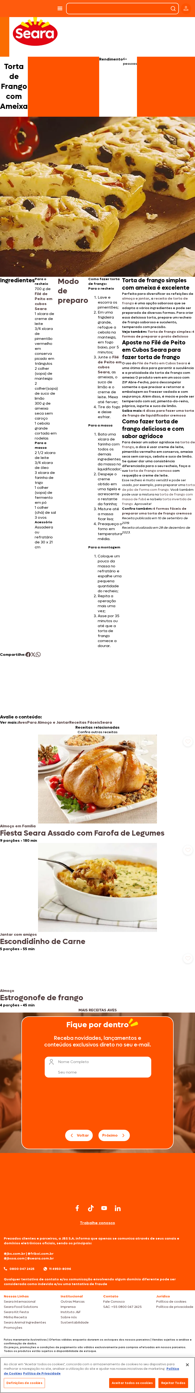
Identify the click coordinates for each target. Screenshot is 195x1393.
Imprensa (68, 1307)
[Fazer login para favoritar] (188, 741)
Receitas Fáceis (84, 722)
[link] (97, 789)
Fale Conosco (114, 1301)
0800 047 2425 (22, 1269)
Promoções (13, 1327)
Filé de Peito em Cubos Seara (162, 363)
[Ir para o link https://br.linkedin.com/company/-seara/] (118, 1208)
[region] (97, 1375)
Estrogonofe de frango (41, 998)
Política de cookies (171, 1301)
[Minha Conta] (186, 8)
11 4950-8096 (60, 1269)
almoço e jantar (135, 298)
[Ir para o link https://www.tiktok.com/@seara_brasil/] (91, 1208)
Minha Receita (15, 1317)
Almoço (7, 990)
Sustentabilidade (75, 1322)
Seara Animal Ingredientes (25, 1322)
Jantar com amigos (18, 934)
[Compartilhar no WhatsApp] (38, 654)
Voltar (83, 1135)
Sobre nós (69, 1317)
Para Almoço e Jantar (48, 722)
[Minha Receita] (14, 8)
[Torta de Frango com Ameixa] (42, 8)
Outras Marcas (73, 1301)
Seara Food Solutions (21, 1307)
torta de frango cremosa (150, 470)
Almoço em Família (18, 826)
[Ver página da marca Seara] (35, 31)
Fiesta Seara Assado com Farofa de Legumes (82, 833)
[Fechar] (187, 1365)
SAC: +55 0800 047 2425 (122, 1307)
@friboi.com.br (41, 1253)
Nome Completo (73, 1061)
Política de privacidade (174, 1307)
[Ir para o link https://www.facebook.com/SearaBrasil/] (77, 1208)
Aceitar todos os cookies (132, 1383)
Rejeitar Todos (173, 1383)
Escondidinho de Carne (42, 942)
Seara (106, 722)
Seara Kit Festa (16, 1312)
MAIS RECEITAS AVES (97, 1010)
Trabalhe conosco (97, 1222)
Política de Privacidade (42, 1373)
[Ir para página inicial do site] (97, 1193)
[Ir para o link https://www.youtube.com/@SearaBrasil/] (104, 1208)
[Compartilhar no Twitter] (33, 654)
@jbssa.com (14, 1258)
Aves (22, 722)
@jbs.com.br (14, 1253)
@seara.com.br (40, 1258)
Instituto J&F (71, 1312)
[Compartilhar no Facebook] (28, 654)
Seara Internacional (19, 1301)
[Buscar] (173, 8)
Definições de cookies (24, 1383)
